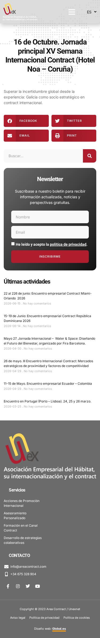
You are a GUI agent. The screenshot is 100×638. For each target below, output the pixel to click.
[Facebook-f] (8, 586)
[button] (71, 11)
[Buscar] (89, 156)
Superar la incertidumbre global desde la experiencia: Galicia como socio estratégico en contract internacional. (44, 97)
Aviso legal (17, 617)
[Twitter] (27, 586)
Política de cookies (76, 617)
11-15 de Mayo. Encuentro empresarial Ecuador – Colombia (48, 384)
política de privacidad (68, 244)
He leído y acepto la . (51, 244)
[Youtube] (37, 586)
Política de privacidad (44, 617)
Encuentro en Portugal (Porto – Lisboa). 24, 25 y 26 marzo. (47, 401)
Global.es (59, 628)
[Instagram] (18, 586)
